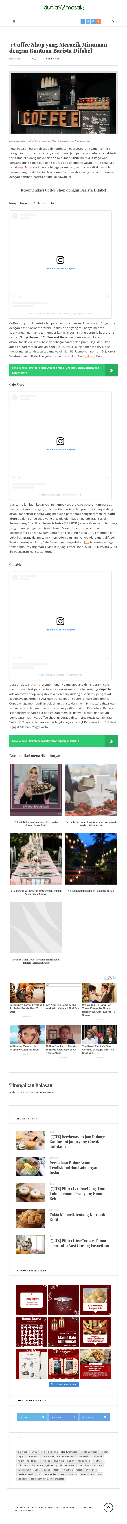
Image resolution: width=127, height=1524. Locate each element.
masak (79, 1469)
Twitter (24, 1417)
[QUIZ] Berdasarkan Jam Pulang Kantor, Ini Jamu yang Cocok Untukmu (77, 1141)
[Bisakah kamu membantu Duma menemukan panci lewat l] (31, 1332)
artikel (34, 1451)
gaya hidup (59, 1460)
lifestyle (57, 1469)
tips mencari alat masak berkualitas (47, 1478)
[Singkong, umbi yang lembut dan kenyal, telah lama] (95, 1332)
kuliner (37, 1469)
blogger (104, 1451)
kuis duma (97, 1465)
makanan (68, 1469)
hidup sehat (23, 1465)
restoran (73, 1474)
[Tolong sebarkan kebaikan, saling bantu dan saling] (31, 1300)
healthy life (98, 1460)
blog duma (53, 1451)
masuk (27, 1092)
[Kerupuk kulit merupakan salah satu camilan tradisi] (95, 1300)
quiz (39, 1474)
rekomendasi (50, 1474)
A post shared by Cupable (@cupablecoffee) (60, 675)
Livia (33, 59)
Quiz (52, 1132)
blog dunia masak (89, 1451)
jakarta (49, 1465)
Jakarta (90, 356)
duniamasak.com (65, 1456)
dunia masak (48, 1456)
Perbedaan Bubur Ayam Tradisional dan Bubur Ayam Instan (74, 1167)
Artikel (53, 1158)
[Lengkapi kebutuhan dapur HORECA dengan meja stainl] (63, 1300)
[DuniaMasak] (63, 7)
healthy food (84, 1460)
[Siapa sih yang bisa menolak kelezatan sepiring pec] (95, 1364)
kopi (20, 167)
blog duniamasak (69, 1451)
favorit (21, 1460)
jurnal (59, 1465)
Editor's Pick (51, 59)
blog (43, 1451)
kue (86, 542)
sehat (92, 1474)
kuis (87, 1465)
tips (100, 1474)
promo (35, 685)
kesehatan (70, 1465)
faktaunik (97, 1456)
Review (83, 1474)
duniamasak (33, 1456)
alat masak (23, 1451)
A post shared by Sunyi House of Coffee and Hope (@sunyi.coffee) (60, 313)
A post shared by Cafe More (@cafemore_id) (60, 494)
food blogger (33, 1460)
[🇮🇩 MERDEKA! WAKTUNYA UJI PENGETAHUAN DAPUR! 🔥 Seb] (31, 1364)
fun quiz (46, 1460)
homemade (37, 1465)
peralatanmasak (25, 1474)
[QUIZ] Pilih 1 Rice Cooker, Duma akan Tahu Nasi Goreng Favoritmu (79, 1243)
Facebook (56, 1417)
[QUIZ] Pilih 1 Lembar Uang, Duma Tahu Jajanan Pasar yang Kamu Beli (78, 1193)
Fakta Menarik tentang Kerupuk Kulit (77, 1217)
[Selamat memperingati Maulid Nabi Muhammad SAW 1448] (63, 1332)
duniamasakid (83, 1456)
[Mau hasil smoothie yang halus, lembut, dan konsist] (63, 1364)
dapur (21, 1456)
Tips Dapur (22, 1478)
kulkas (47, 1469)
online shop (91, 1469)
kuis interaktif (24, 1469)
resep (62, 1474)
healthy (70, 1460)
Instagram (87, 1417)
